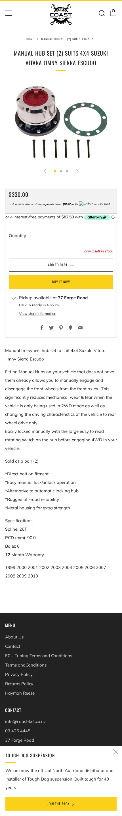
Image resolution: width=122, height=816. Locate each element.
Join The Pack (58, 803)
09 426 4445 (17, 730)
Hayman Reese (20, 693)
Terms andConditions (26, 665)
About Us (14, 637)
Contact (12, 646)
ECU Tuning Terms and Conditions (38, 655)
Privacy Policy (19, 674)
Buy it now (61, 281)
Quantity (17, 235)
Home (30, 39)
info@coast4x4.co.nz (25, 721)
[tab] (55, 171)
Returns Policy (19, 683)
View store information (37, 313)
